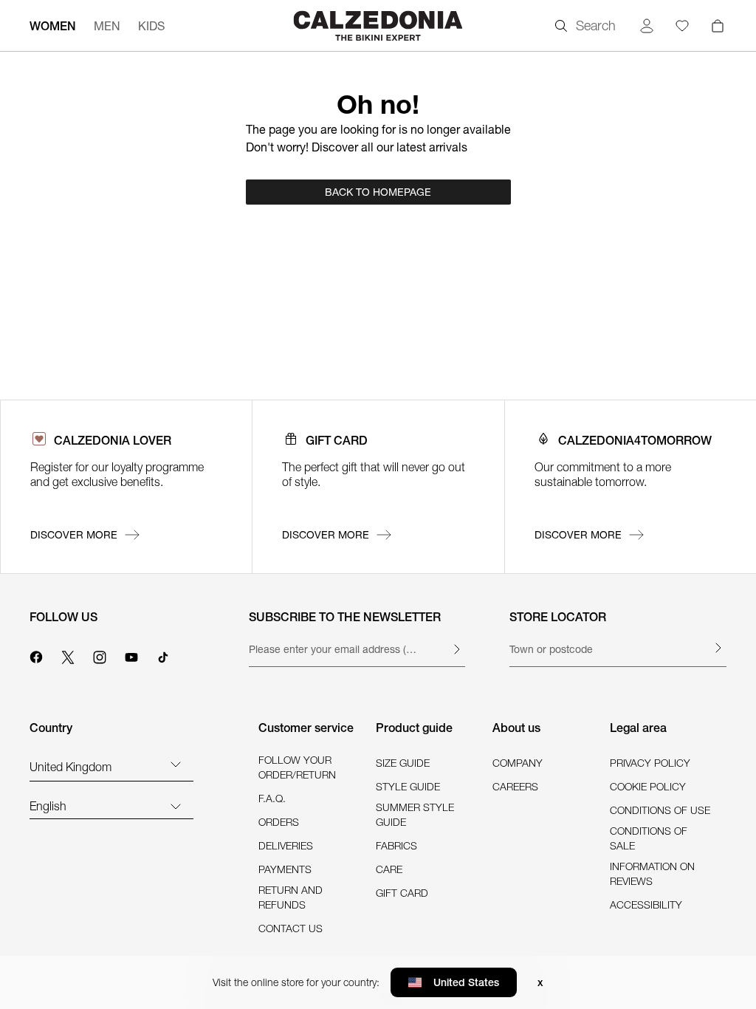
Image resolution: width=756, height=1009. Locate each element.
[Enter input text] (456, 649)
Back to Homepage (378, 192)
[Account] (647, 26)
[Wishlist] (682, 26)
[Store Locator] (717, 648)
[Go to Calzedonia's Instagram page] (99, 655)
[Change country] (176, 764)
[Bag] (717, 26)
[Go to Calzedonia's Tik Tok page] (163, 655)
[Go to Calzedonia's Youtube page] (131, 655)
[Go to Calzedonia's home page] (377, 25)
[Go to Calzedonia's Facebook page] (36, 655)
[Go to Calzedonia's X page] (68, 655)
